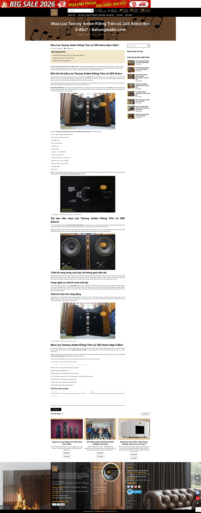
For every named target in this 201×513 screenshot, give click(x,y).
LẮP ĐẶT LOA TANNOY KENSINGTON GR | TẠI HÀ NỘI (142, 85)
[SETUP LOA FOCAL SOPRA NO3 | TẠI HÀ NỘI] (131, 101)
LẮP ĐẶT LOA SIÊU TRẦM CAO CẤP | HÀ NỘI (142, 115)
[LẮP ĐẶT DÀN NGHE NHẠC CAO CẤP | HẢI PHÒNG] (131, 69)
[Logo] (54, 12)
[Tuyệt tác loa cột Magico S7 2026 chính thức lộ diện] (67, 429)
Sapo (115, 511)
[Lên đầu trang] (197, 509)
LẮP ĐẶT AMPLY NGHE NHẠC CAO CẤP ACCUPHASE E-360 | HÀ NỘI (142, 77)
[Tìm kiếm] (92, 11)
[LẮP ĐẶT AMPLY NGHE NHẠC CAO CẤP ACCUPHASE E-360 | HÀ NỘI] (131, 76)
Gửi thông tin (56, 409)
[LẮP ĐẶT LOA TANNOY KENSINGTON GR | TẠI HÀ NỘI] (131, 86)
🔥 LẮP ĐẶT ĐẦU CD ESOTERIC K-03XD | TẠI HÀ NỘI (142, 93)
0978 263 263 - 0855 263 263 (136, 472)
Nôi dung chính (58, 52)
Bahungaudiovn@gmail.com (64, 498)
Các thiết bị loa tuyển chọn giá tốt (67, 341)
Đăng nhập (114, 11)
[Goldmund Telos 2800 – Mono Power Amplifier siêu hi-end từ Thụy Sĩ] (134, 429)
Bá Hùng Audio (54, 348)
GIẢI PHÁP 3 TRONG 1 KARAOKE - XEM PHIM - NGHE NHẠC (96, 15)
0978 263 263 (63, 495)
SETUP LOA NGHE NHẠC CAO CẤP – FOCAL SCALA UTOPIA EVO (142, 108)
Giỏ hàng (146, 10)
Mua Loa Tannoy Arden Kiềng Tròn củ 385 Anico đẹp (65, 66)
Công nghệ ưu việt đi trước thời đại (63, 58)
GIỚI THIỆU (128, 15)
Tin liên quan (56, 414)
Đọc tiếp (66, 456)
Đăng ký (113, 9)
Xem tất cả (146, 413)
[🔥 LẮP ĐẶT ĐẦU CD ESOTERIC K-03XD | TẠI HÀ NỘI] (131, 93)
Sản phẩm (135, 10)
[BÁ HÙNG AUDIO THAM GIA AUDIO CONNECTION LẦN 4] (100, 429)
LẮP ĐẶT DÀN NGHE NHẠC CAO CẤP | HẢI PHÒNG (142, 68)
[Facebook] (132, 486)
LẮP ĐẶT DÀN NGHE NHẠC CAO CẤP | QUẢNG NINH (142, 61)
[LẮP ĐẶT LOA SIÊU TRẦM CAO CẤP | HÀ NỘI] (131, 116)
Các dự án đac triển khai (138, 57)
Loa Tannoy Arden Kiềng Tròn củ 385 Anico (70, 214)
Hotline (102, 10)
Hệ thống (125, 10)
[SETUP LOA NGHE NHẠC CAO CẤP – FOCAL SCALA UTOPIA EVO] (131, 108)
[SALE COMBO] (75, 3)
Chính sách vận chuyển (100, 489)
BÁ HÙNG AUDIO (67, 69)
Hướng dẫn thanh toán (117, 471)
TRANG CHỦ (71, 15)
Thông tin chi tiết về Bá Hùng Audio (68, 361)
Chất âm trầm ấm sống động (61, 60)
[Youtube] (135, 486)
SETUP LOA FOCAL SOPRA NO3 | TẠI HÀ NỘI (142, 100)
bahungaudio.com (89, 359)
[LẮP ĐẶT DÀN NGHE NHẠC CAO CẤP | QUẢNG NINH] (131, 62)
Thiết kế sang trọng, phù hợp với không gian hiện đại (68, 55)
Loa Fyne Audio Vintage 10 (15, 506)
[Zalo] (128, 486)
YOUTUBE (119, 15)
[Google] (139, 486)
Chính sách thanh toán (99, 487)
